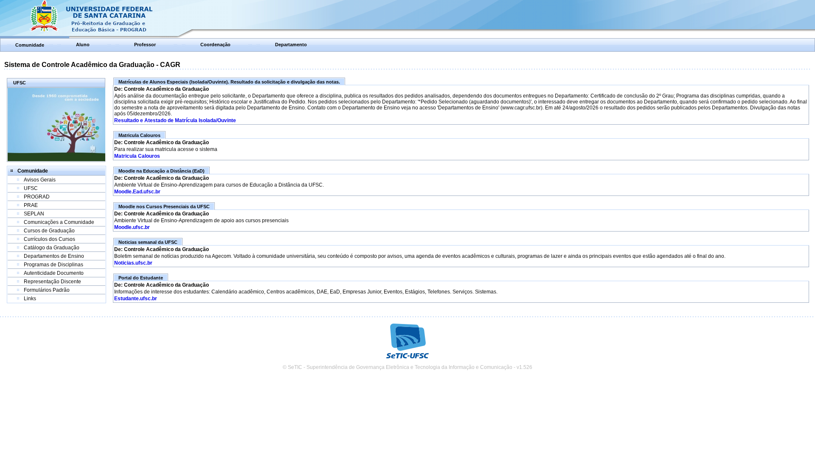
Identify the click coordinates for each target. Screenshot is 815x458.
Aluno (83, 44)
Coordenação (215, 44)
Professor (145, 44)
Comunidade (29, 44)
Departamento (291, 44)
